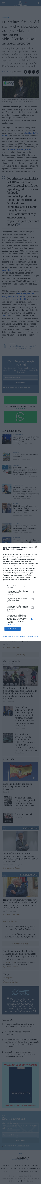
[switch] (32, 592)
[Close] (37, 548)
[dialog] (20, 592)
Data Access (20, 636)
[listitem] (20, 586)
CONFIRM (12, 629)
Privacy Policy (33, 636)
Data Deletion (8, 636)
